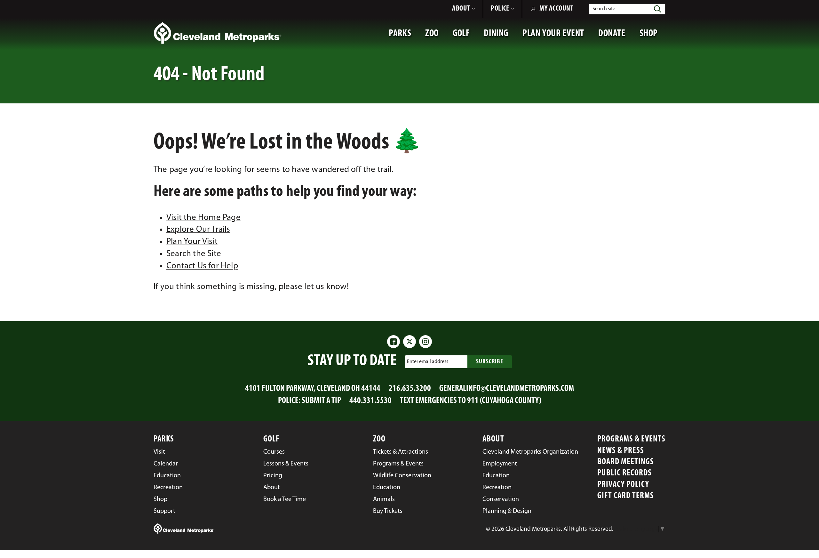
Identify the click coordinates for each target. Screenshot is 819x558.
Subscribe (489, 362)
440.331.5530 (370, 401)
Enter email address (427, 361)
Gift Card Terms (625, 496)
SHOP (652, 36)
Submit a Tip (321, 401)
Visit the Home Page (203, 218)
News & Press (620, 451)
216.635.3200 (410, 388)
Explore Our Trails (198, 229)
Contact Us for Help (202, 266)
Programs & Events (631, 439)
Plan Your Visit (192, 242)
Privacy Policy (623, 485)
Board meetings (625, 462)
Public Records (624, 473)
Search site (603, 9)
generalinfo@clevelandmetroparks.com (506, 388)
